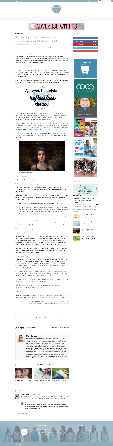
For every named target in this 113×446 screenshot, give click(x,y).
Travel (73, 18)
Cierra (74, 204)
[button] (96, 19)
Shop (80, 18)
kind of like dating (48, 242)
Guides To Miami (76, 195)
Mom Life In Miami (19, 33)
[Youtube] (96, 1)
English (102, 0)
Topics (50, 18)
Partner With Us (35, 1)
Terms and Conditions (72, 443)
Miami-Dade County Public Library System (56, 301)
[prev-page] (16, 385)
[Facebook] (86, 1)
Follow (94, 41)
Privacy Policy (63, 443)
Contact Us (42, 1)
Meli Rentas (21, 44)
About (24, 18)
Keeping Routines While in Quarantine (59, 327)
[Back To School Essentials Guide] (76, 216)
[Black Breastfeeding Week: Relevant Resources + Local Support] (23, 373)
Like (95, 38)
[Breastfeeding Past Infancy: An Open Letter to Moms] (42, 373)
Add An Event (28, 1)
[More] (63, 317)
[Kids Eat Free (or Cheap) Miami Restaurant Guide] (76, 231)
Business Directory (41, 18)
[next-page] (19, 385)
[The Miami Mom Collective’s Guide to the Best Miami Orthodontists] (85, 190)
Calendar (65, 18)
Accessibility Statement (51, 1)
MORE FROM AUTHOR (44, 365)
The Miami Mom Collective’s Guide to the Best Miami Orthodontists (84, 200)
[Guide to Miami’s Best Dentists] (76, 223)
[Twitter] (94, 1)
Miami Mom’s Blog (34, 195)
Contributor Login (82, 443)
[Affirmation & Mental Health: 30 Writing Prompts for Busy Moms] (60, 373)
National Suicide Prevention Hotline (44, 297)
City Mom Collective (25, 444)
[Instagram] (89, 1)
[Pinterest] (91, 1)
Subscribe (94, 51)
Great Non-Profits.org (62, 303)
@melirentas (38, 287)
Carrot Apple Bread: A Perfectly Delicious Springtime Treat (25, 327)
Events (57, 18)
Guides (31, 18)
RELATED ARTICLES (25, 365)
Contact (87, 18)
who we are (62, 58)
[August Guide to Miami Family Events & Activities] (76, 238)
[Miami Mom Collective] (56, 9)
